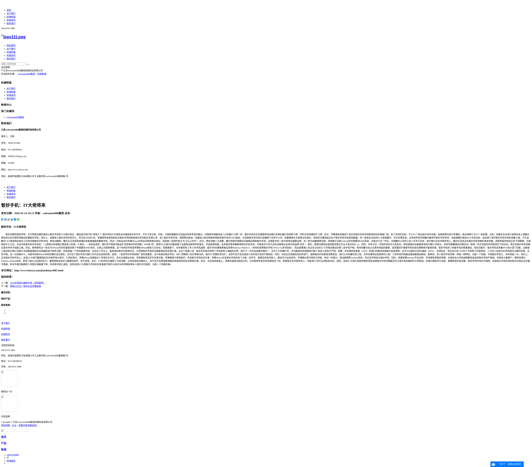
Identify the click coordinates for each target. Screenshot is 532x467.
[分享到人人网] (15, 219)
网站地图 (5, 425)
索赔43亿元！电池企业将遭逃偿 (25, 286)
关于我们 (11, 13)
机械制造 (11, 17)
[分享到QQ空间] (5, 219)
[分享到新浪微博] (8, 219)
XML (14, 425)
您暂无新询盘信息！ (28, 425)
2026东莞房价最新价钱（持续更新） (27, 283)
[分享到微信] (18, 219)
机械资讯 (11, 20)
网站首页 (11, 45)
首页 (9, 10)
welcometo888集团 (26, 74)
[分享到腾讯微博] (12, 219)
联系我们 (11, 23)
